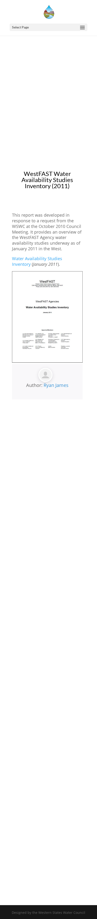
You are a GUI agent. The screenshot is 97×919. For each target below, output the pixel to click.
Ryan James (56, 385)
